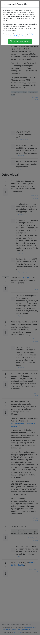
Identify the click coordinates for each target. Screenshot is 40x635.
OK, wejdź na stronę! (20, 41)
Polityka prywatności (19, 36)
